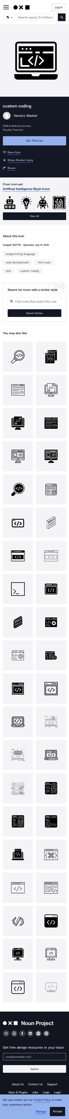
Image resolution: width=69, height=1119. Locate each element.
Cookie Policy (42, 1100)
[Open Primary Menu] (6, 7)
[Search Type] (9, 17)
